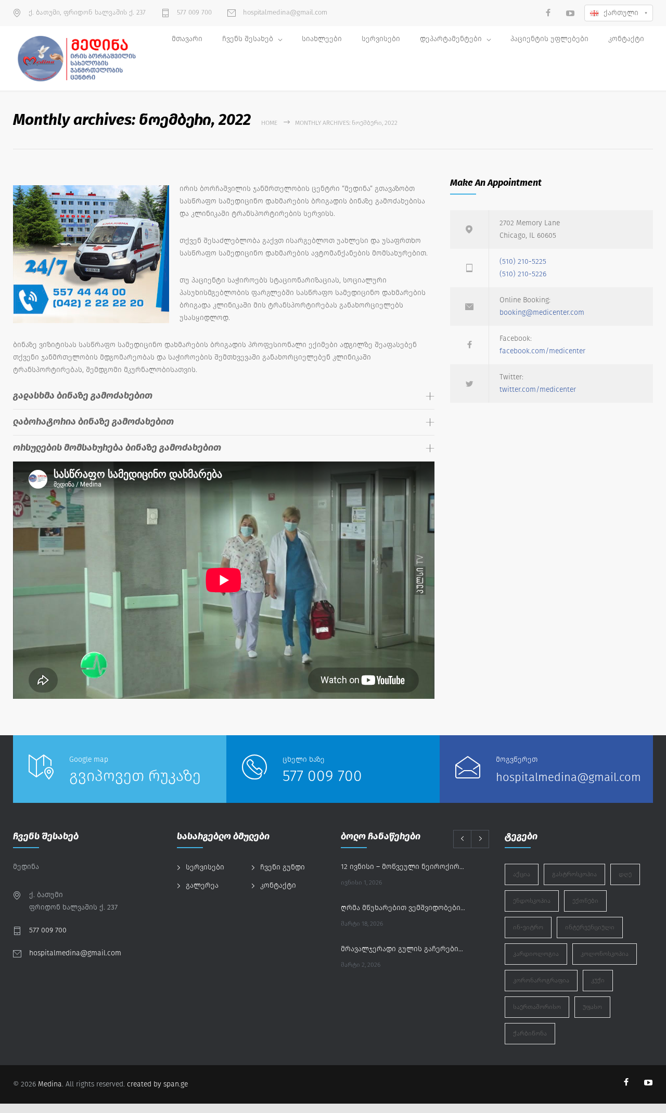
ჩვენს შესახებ (247, 38)
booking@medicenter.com (541, 312)
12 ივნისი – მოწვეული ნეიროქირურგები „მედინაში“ (404, 866)
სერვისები (381, 38)
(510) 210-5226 (522, 274)
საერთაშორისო (537, 1006)
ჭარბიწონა (530, 1033)
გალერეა (202, 885)
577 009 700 (193, 12)
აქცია (521, 874)
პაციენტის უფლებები (549, 38)
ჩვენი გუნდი (282, 867)
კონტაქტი (626, 38)
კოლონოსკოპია (605, 953)
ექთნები (585, 900)
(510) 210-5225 (522, 261)
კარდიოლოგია (536, 953)
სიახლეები (322, 38)
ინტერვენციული (589, 927)
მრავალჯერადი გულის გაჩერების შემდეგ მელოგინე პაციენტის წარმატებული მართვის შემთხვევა (404, 948)
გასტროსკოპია (574, 874)
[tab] (223, 396)
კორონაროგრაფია (541, 980)
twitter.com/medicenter (537, 389)
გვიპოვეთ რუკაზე (135, 775)
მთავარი (187, 38)
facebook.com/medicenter (542, 351)
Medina (50, 1084)
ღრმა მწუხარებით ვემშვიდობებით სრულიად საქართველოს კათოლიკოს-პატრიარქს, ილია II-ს (404, 907)
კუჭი (598, 980)
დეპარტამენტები (451, 38)
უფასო (592, 1006)
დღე (625, 874)
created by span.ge (157, 1084)
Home (269, 122)
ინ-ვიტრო (528, 927)
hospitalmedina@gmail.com (284, 12)
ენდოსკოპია (531, 900)
